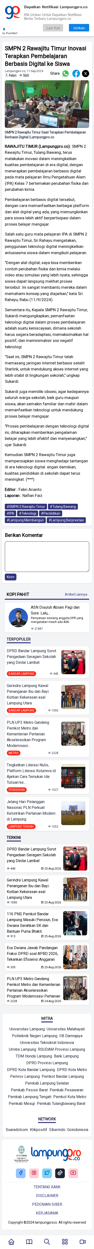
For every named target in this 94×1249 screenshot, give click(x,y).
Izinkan (79, 27)
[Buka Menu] (64, 1242)
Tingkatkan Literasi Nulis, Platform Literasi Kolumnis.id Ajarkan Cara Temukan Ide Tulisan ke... (31, 774)
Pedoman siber (47, 1204)
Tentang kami (47, 1187)
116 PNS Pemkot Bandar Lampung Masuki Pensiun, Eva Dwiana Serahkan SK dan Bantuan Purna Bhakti (32, 923)
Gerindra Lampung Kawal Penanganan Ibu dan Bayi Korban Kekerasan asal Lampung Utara (28, 694)
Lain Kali (53, 27)
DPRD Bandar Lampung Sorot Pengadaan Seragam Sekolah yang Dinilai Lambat (31, 657)
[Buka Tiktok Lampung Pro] (60, 1173)
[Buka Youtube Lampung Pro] (73, 1173)
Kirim (10, 577)
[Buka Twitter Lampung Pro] (47, 1173)
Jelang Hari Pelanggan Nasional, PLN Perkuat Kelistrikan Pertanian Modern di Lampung (31, 810)
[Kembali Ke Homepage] (11, 1242)
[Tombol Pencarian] (47, 1242)
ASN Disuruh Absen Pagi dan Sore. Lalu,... (55, 610)
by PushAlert (9, 33)
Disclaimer (47, 1195)
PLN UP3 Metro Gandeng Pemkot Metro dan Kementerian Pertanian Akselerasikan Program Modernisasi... (28, 734)
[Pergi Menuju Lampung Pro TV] (82, 1242)
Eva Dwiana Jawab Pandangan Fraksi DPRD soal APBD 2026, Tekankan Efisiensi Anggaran (32, 954)
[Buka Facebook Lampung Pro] (21, 1173)
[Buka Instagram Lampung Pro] (34, 1173)
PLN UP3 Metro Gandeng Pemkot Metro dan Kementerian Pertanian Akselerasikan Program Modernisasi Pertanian (33, 987)
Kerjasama (47, 1213)
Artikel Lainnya (76, 594)
